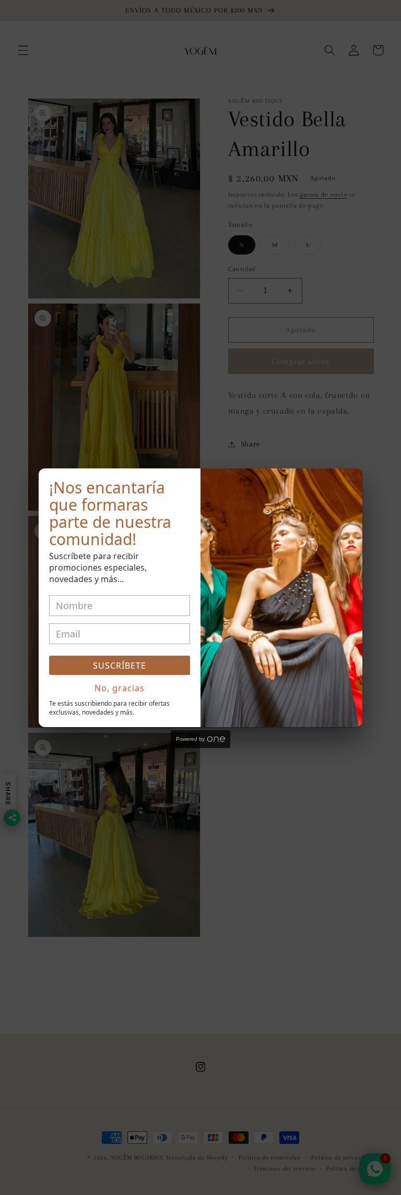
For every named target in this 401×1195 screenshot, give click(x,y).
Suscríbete (119, 665)
